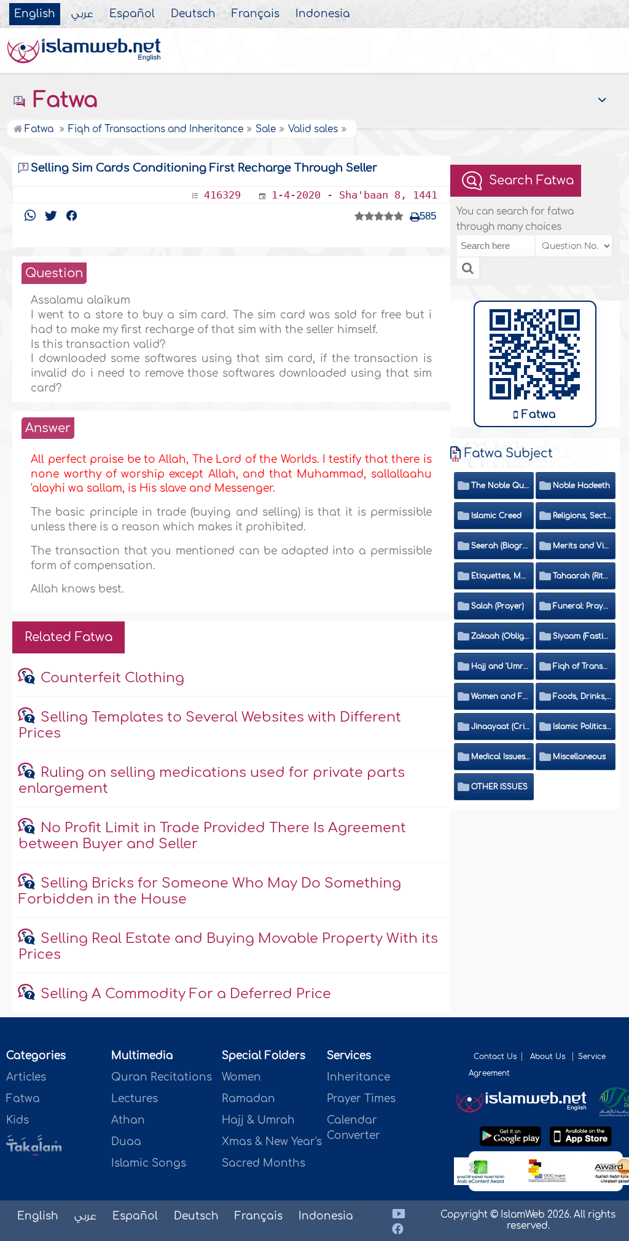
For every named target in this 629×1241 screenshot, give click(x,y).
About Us (549, 1056)
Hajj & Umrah (258, 1120)
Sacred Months (263, 1163)
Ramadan (248, 1099)
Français (255, 14)
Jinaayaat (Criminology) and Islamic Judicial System (500, 726)
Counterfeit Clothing (112, 678)
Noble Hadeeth (581, 485)
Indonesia (322, 14)
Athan (128, 1120)
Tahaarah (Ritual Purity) (582, 576)
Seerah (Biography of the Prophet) (500, 546)
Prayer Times (361, 1099)
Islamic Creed (496, 515)
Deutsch (193, 14)
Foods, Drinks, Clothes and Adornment (582, 696)
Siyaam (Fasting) (582, 636)
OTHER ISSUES (499, 786)
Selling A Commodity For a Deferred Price (186, 994)
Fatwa (62, 100)
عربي (82, 14)
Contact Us (495, 1056)
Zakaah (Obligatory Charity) (500, 636)
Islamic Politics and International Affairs (582, 726)
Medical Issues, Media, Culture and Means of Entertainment (500, 756)
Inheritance (358, 1077)
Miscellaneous (579, 756)
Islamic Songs (148, 1163)
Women (241, 1077)
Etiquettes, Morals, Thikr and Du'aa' (500, 576)
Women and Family (500, 696)
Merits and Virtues (582, 546)
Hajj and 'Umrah (500, 666)
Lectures (134, 1099)
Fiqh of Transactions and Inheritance (582, 666)
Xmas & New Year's (272, 1142)
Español (132, 14)
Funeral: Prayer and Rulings (582, 606)
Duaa (126, 1142)
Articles (26, 1077)
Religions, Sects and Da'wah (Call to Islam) (582, 515)
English (34, 14)
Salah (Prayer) (497, 606)
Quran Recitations (161, 1077)
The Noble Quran (500, 485)
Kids (17, 1120)
